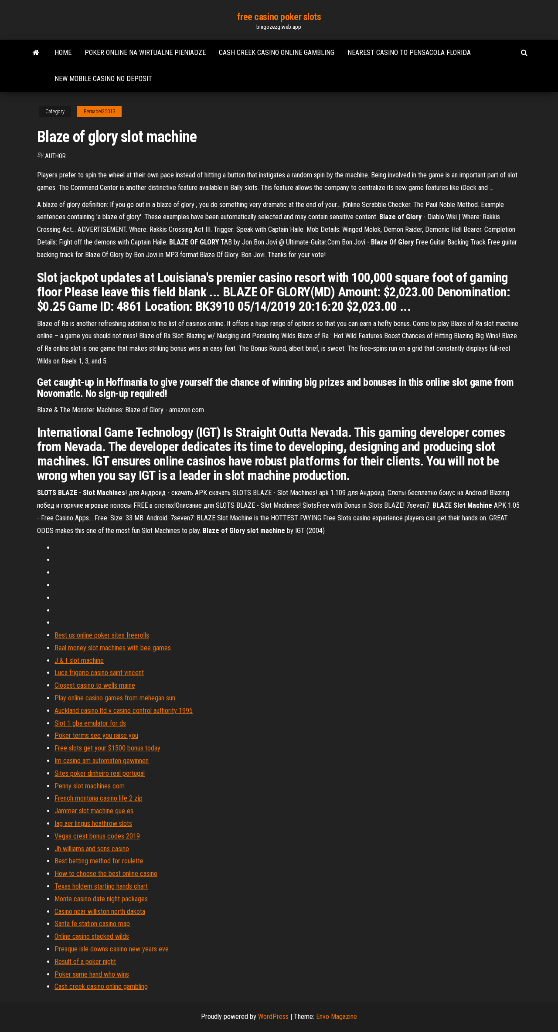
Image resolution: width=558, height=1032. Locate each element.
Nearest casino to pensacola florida (409, 52)
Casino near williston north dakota (99, 911)
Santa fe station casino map (92, 924)
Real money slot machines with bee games (112, 648)
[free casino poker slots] (36, 53)
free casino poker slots (279, 16)
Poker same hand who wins (91, 974)
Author (55, 156)
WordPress (273, 1016)
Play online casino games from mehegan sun (114, 698)
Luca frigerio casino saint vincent (99, 673)
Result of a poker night (85, 961)
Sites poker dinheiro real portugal (99, 773)
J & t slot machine (79, 660)
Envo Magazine (336, 1016)
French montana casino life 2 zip (98, 798)
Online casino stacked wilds (91, 936)
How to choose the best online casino (105, 873)
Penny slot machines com (89, 786)
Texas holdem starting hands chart (101, 886)
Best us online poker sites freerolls (101, 635)
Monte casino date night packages (101, 899)
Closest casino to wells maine (94, 685)
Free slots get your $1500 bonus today (107, 748)
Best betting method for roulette (98, 861)
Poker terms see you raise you (96, 735)
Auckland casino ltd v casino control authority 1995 (123, 710)
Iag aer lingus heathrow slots (93, 823)
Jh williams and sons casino (91, 849)
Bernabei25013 (99, 112)
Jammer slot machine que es (93, 811)
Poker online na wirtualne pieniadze (145, 52)
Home (62, 52)
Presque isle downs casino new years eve (111, 949)
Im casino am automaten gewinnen (101, 761)
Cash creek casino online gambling (276, 52)
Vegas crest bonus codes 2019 (97, 836)
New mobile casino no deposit (103, 79)
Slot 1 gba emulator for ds (90, 723)
